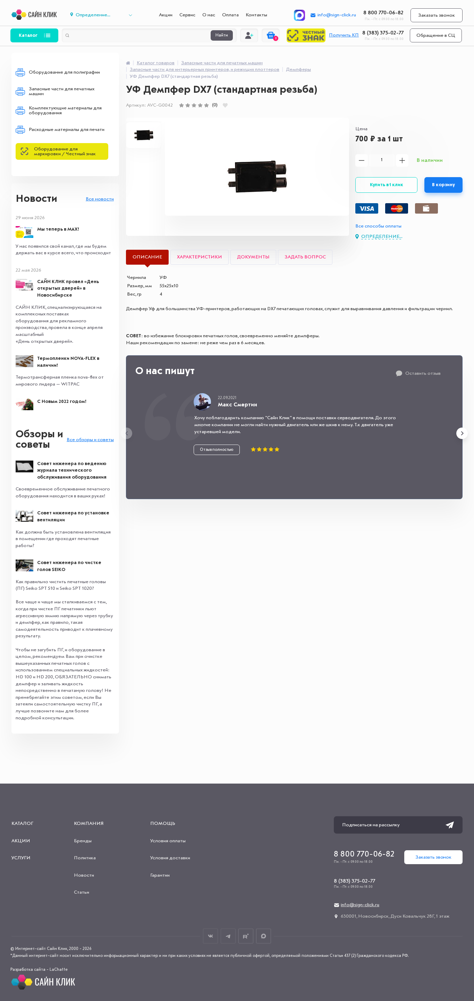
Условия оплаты (168, 840)
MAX (263, 936)
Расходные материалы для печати (66, 129)
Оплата (230, 15)
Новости (36, 199)
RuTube (245, 936)
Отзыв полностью (217, 450)
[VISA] (366, 208)
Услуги (21, 857)
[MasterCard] (396, 208)
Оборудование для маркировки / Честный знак (65, 151)
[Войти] (249, 35)
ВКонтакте (210, 936)
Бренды (83, 840)
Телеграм (228, 936)
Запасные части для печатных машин (61, 91)
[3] (194, 105)
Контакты (256, 15)
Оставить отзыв (423, 373)
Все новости (100, 199)
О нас (208, 15)
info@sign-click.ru (337, 15)
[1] (181, 105)
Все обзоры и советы (90, 439)
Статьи (81, 892)
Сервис (187, 15)
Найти (221, 35)
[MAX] (299, 15)
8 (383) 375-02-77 (383, 33)
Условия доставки (170, 857)
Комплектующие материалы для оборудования (65, 110)
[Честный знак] (306, 35)
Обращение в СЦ (435, 35)
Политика (85, 857)
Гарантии (160, 875)
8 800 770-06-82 (383, 13)
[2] (188, 105)
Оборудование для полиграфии (64, 72)
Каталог (28, 35)
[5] (206, 105)
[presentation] (126, 433)
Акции (165, 15)
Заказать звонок (436, 15)
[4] (200, 105)
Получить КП (344, 35)
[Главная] (128, 62)
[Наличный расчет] (426, 208)
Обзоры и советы (39, 439)
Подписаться (449, 824)
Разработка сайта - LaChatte (39, 970)
